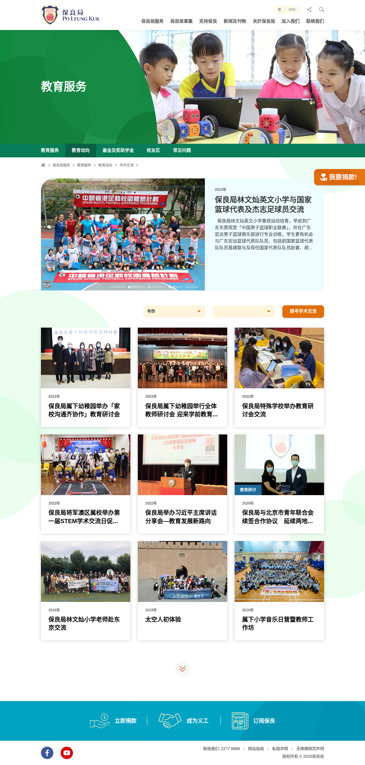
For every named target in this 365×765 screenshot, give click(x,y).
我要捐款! (343, 177)
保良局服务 (61, 165)
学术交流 (127, 165)
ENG (292, 9)
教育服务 (84, 165)
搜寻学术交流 (303, 311)
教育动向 (105, 165)
